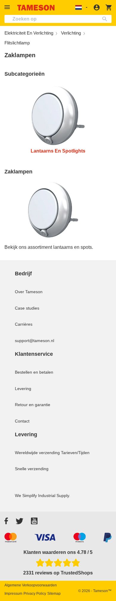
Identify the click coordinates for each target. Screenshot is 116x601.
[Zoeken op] (106, 19)
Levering (23, 388)
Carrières (23, 324)
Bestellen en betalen (34, 372)
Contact (22, 421)
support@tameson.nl (34, 340)
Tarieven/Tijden (75, 452)
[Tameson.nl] (36, 7)
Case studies (27, 308)
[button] (8, 7)
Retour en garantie (32, 404)
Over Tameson (29, 291)
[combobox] (58, 19)
